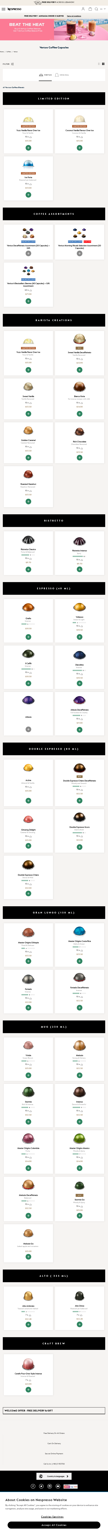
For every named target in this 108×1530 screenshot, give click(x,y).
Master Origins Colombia (28, 1148)
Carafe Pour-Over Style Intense (28, 1373)
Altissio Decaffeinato (80, 710)
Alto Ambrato (28, 1306)
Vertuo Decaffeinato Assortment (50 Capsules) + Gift (28, 246)
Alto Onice (79, 1306)
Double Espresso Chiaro (28, 875)
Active (28, 780)
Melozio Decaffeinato (28, 1195)
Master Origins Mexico (79, 1148)
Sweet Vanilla (28, 396)
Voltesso (79, 617)
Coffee (8, 51)
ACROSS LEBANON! (57, 2)
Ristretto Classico (28, 549)
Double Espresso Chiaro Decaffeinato (79, 781)
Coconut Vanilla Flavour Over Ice (80, 130)
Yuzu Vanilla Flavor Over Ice (28, 130)
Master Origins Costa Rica (79, 941)
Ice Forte (28, 177)
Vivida (28, 1055)
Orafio (28, 618)
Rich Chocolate (79, 441)
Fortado (28, 989)
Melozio (79, 1055)
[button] (102, 9)
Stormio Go (80, 1200)
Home (2, 51)
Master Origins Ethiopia (28, 942)
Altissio (28, 717)
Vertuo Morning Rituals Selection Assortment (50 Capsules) (79, 246)
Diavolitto (79, 665)
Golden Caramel (28, 440)
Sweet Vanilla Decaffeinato (79, 352)
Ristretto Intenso (79, 550)
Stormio (28, 1102)
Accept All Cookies (54, 1525)
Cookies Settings (52, 1516)
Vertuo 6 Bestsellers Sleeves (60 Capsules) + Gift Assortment (28, 284)
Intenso (79, 1102)
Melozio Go (28, 1244)
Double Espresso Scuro (79, 827)
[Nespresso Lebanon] (14, 9)
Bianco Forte (79, 396)
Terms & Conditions (74, 16)
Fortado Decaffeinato (79, 987)
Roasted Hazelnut (28, 484)
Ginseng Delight (28, 830)
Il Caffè (28, 663)
